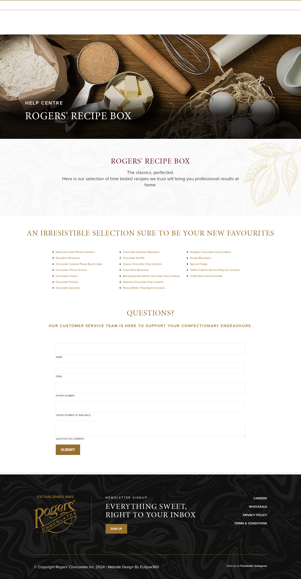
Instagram (260, 566)
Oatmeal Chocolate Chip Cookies (143, 282)
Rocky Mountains (200, 258)
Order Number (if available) (73, 415)
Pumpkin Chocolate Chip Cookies (210, 252)
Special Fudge (198, 264)
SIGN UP (116, 529)
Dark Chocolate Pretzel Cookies (75, 252)
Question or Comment (70, 439)
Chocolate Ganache (68, 288)
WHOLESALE (258, 506)
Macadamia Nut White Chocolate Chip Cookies (151, 276)
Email (59, 376)
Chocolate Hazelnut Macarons (141, 252)
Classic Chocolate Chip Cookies (142, 264)
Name (59, 357)
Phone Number (65, 396)
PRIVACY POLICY (255, 515)
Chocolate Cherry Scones (71, 270)
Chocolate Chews (66, 276)
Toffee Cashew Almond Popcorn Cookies (215, 270)
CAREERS (260, 498)
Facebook (246, 566)
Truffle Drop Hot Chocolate (206, 276)
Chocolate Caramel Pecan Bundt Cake (79, 264)
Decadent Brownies (68, 258)
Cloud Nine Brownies (136, 270)
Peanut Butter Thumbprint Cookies (144, 288)
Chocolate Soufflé (134, 258)
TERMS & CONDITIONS (250, 523)
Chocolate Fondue (67, 282)
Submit (68, 450)
